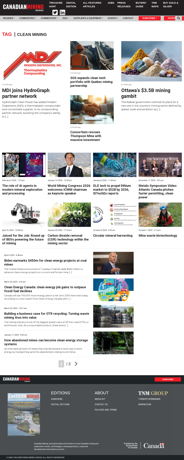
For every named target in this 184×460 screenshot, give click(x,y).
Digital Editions (60, 404)
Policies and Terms (106, 410)
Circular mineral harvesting (113, 235)
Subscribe (167, 379)
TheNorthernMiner (149, 399)
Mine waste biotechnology (158, 235)
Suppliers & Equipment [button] (87, 18)
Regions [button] (8, 18)
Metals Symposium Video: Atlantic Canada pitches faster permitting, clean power (158, 191)
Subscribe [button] (148, 18)
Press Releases (124, 4)
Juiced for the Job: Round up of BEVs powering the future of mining (23, 239)
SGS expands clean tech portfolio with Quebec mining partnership (91, 82)
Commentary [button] (48, 18)
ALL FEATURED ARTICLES (92, 4)
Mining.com (144, 404)
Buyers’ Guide (141, 4)
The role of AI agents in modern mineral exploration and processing (22, 189)
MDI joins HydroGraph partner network (26, 93)
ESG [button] (65, 18)
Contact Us (101, 404)
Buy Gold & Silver (170, 4)
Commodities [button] (27, 18)
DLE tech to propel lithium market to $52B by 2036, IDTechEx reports (112, 189)
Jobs (111, 2)
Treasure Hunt (56, 4)
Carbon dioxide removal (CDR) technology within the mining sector (68, 239)
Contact (128, 18)
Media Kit (100, 399)
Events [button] (112, 18)
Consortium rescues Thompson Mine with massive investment (85, 136)
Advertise (174, 18)
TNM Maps (155, 4)
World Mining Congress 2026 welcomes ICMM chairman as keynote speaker (69, 189)
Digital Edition (71, 4)
